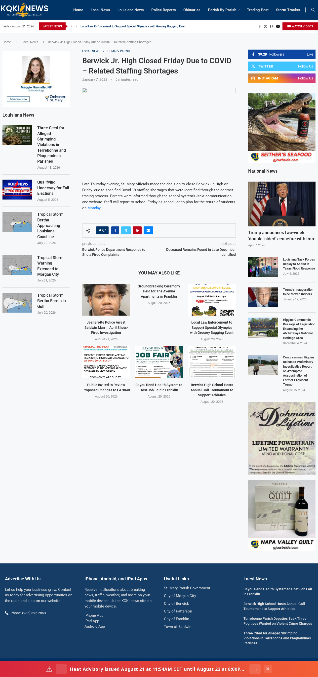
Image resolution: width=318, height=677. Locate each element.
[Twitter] (266, 26)
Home (78, 10)
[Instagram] (272, 26)
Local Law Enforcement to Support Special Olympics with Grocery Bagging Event (133, 26)
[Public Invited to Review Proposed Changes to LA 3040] (106, 362)
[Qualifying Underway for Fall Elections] (17, 190)
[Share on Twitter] (126, 230)
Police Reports (163, 10)
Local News (100, 10)
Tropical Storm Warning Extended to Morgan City (50, 266)
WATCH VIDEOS (302, 26)
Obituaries (191, 10)
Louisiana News (131, 10)
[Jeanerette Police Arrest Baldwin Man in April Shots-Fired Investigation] (106, 300)
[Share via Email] (148, 230)
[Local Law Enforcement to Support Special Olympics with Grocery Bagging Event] (212, 300)
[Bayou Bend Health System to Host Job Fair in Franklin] (159, 362)
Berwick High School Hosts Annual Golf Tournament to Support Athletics (212, 390)
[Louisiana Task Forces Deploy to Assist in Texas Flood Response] (263, 267)
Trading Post (258, 10)
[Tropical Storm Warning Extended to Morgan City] (17, 265)
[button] (72, 26)
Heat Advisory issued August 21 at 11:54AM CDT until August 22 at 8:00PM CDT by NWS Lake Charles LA (158, 669)
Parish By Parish (222, 10)
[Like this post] (104, 230)
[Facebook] (260, 26)
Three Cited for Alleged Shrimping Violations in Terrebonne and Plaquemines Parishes (51, 145)
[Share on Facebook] (115, 230)
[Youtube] (278, 26)
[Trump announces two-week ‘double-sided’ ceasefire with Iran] (282, 204)
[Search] (313, 10)
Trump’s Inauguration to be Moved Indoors (298, 292)
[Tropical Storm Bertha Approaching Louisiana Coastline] (17, 222)
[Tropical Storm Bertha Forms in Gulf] (17, 303)
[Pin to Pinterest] (137, 230)
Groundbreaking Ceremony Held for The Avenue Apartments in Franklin (159, 291)
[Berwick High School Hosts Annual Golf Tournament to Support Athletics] (212, 362)
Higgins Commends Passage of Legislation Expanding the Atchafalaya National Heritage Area (299, 329)
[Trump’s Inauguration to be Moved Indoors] (263, 297)
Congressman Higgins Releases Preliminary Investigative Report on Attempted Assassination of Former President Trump (299, 370)
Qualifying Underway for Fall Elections (53, 188)
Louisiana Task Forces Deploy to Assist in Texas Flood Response (299, 264)
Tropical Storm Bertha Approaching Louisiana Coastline (50, 225)
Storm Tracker (288, 10)
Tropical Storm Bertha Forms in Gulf (51, 301)
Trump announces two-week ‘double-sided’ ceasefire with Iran (281, 235)
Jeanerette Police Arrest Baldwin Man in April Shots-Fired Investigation (106, 327)
